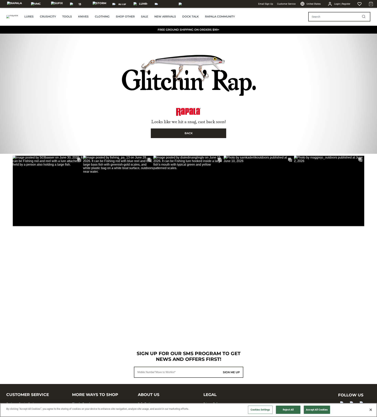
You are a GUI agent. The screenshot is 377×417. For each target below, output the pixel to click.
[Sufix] (57, 4)
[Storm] (99, 4)
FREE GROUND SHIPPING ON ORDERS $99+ (188, 29)
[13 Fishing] (78, 4)
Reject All (288, 409)
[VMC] (36, 4)
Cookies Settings (260, 409)
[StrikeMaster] (189, 4)
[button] (48, 191)
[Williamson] (164, 4)
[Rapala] (14, 4)
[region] (188, 410)
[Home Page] (12, 17)
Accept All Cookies (317, 409)
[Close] (370, 409)
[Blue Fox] (120, 4)
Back (189, 133)
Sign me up (231, 372)
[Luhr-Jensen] (141, 4)
